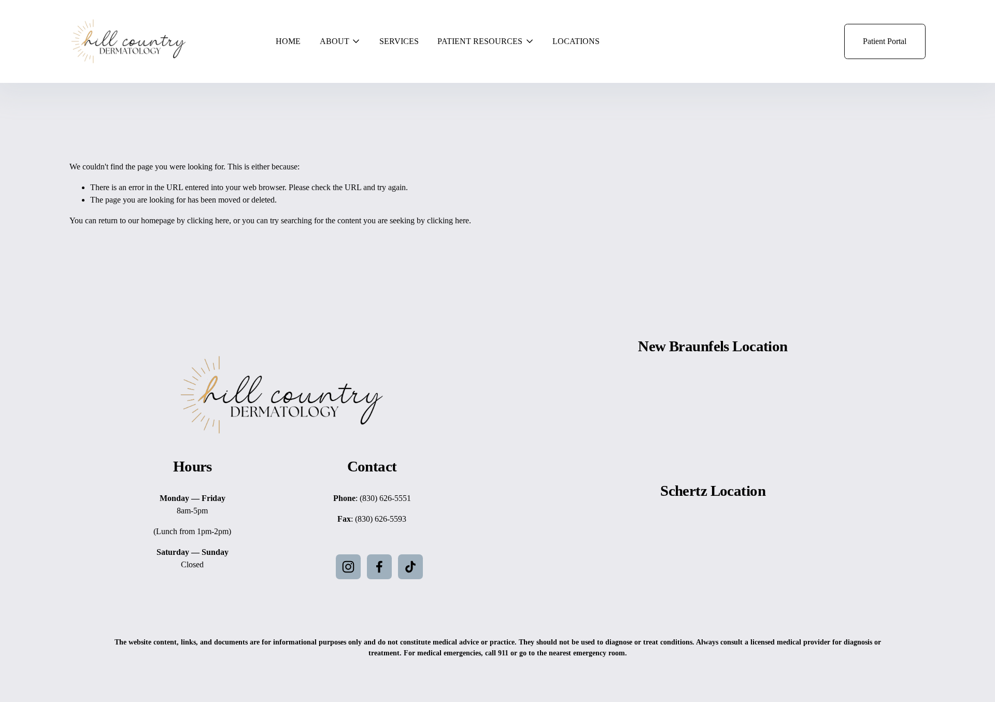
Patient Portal (884, 41)
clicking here (208, 220)
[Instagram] (348, 566)
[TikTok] (410, 566)
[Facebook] (379, 566)
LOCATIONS (576, 41)
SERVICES (399, 41)
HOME (288, 41)
